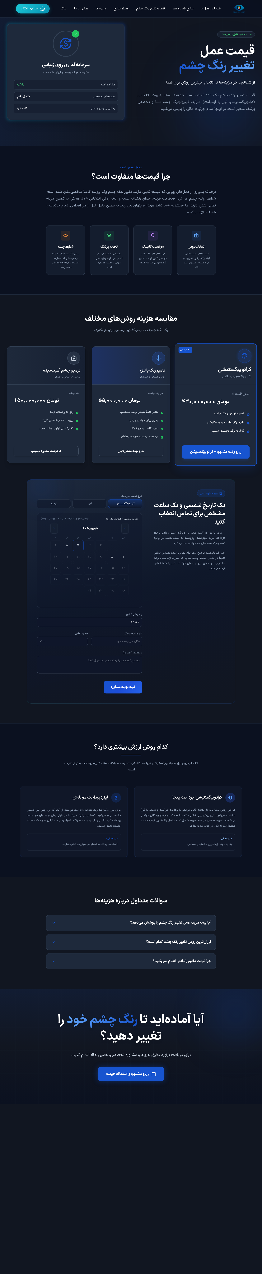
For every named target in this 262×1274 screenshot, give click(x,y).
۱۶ (101, 568)
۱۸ (78, 568)
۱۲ (67, 557)
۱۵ (112, 568)
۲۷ (56, 579)
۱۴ (123, 568)
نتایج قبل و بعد (183, 8)
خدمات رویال (212, 8)
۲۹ (112, 591)
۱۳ (56, 557)
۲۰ (56, 568)
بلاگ (63, 8)
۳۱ (89, 591)
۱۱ (78, 557)
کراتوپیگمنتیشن (125, 503)
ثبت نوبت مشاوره (123, 687)
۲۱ (123, 579)
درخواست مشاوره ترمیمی (46, 451)
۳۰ (101, 591)
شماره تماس (81, 633)
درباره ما (101, 8)
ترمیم (54, 503)
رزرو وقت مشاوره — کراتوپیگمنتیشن (216, 451)
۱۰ (89, 557)
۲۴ (89, 579)
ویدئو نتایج (121, 8)
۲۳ (101, 579)
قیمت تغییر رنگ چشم (150, 8)
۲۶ (67, 579)
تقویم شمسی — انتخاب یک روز (122, 518)
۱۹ (67, 568)
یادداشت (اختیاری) (132, 652)
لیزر (89, 503)
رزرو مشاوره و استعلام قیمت (131, 1074)
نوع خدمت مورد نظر (131, 496)
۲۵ (78, 579)
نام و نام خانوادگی (133, 633)
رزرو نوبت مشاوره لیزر (131, 451)
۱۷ (89, 568)
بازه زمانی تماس (134, 614)
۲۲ (112, 579)
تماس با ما (81, 8)
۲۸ (123, 591)
